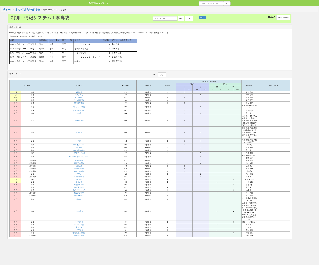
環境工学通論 (79, 163)
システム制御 (79, 225)
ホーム (8, 9)
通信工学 (79, 227)
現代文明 (79, 182)
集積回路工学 (79, 185)
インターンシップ (79, 110)
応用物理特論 (79, 168)
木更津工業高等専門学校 (27, 9)
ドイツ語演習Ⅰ (79, 97)
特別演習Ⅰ (79, 141)
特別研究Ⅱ (79, 211)
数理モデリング (79, 190)
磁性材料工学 (79, 195)
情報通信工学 (79, 187)
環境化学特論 (79, 235)
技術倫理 (79, 179)
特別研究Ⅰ (79, 113)
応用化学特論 (79, 171)
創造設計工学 (79, 193)
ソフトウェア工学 (79, 153)
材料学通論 (79, 160)
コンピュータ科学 (79, 107)
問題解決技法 (79, 120)
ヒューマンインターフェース (78, 157)
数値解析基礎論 (79, 150)
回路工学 (79, 166)
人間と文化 (79, 95)
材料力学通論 (79, 103)
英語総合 (79, 92)
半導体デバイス (79, 145)
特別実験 (79, 132)
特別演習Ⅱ (79, 222)
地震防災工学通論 (79, 233)
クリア (189, 18)
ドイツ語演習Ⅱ (79, 100)
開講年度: (272, 17)
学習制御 (79, 147)
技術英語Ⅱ (79, 230)
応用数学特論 (79, 176)
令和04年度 (282, 17)
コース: (155, 74)
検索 (227, 3)
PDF (202, 17)
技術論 (79, 199)
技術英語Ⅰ (79, 174)
